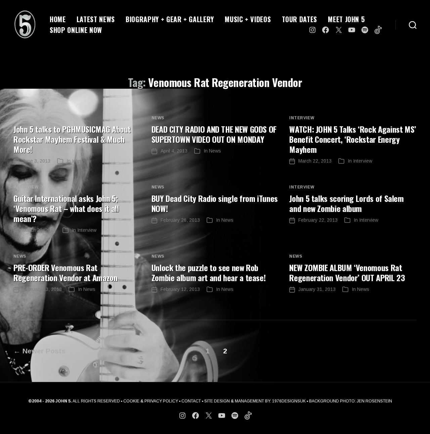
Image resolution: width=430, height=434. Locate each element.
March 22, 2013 (315, 161)
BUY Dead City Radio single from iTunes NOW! (215, 203)
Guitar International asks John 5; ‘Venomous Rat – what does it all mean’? (66, 208)
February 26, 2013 (180, 220)
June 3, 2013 (36, 161)
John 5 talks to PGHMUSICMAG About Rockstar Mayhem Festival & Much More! (72, 139)
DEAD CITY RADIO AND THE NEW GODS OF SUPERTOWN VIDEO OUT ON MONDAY (214, 134)
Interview (25, 118)
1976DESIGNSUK (289, 401)
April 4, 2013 (174, 151)
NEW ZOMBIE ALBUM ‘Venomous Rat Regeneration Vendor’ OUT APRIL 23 (347, 272)
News (158, 118)
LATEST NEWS (96, 19)
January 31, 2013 (317, 289)
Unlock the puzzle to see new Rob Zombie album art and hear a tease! (209, 272)
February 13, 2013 (42, 289)
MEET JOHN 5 (346, 19)
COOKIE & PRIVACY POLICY (150, 401)
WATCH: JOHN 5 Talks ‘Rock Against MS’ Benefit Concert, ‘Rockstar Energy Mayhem (352, 139)
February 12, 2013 (180, 289)
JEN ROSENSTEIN (374, 401)
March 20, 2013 (39, 230)
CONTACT (191, 401)
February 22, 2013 (318, 220)
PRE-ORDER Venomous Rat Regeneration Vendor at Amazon (65, 272)
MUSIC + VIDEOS (248, 19)
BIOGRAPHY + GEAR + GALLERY (170, 19)
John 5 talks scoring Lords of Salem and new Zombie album (346, 203)
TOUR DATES (299, 19)
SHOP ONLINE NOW (76, 30)
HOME (58, 19)
